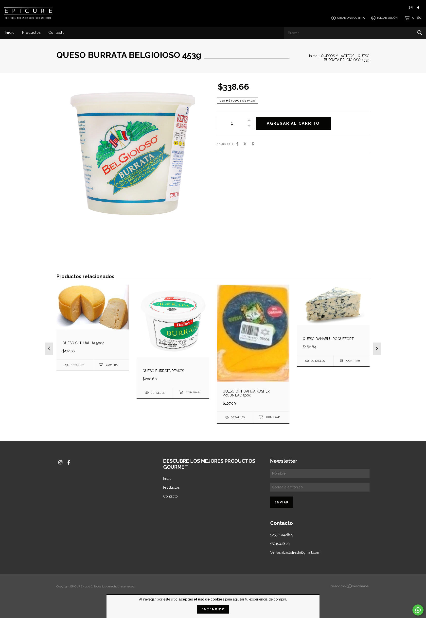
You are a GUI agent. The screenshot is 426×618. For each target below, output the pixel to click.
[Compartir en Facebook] (237, 144)
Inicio (10, 32)
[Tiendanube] (350, 587)
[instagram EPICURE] (410, 7)
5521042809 (280, 544)
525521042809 (281, 535)
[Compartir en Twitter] (245, 144)
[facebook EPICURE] (418, 7)
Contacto (56, 32)
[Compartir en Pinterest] (253, 144)
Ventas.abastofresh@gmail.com (295, 552)
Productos (31, 32)
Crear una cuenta (351, 17)
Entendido (213, 609)
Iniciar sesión (387, 17)
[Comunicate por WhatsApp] (418, 610)
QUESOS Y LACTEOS (337, 56)
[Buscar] (419, 32)
